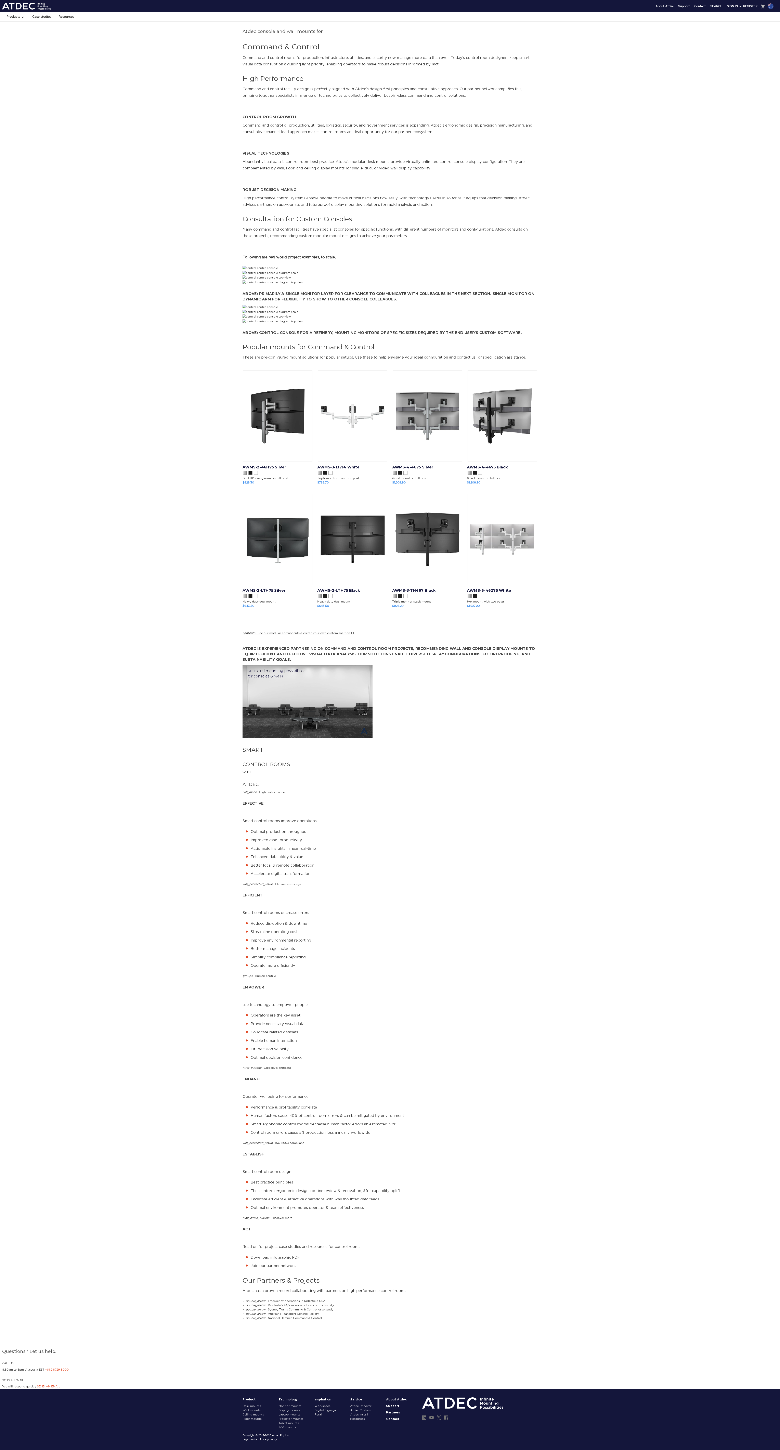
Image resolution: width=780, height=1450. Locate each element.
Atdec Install (359, 1414)
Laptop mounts (289, 1414)
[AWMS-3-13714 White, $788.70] (352, 416)
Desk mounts (252, 1406)
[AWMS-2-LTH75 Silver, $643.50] (277, 539)
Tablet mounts (288, 1423)
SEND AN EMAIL (48, 1386)
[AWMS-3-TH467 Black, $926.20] (427, 539)
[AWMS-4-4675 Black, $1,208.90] (502, 416)
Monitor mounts (289, 1406)
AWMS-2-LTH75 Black (338, 590)
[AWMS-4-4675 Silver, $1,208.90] (427, 416)
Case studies (41, 16)
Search (716, 6)
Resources (66, 16)
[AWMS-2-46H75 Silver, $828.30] (277, 416)
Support (684, 6)
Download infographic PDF (275, 1257)
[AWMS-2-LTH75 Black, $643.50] (352, 539)
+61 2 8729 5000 (57, 1369)
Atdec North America (754, 22)
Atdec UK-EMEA (751, 28)
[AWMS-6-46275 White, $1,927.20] (502, 539)
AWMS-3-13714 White (338, 467)
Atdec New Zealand (753, 17)
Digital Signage (325, 1410)
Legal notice (250, 1439)
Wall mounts (252, 1410)
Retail (318, 1414)
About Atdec (664, 6)
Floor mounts (252, 1418)
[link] (390, 633)
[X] (439, 1417)
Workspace (322, 1406)
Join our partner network (273, 1266)
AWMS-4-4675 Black (487, 467)
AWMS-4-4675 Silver (412, 467)
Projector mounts (290, 1418)
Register (750, 6)
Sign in (732, 6)
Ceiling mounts (253, 1414)
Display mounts (289, 1410)
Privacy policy (268, 1439)
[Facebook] (446, 1417)
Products (13, 16)
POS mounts (287, 1427)
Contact (700, 6)
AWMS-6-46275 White (489, 590)
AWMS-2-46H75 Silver (264, 467)
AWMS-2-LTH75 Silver (264, 590)
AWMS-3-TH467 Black (414, 590)
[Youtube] (431, 1417)
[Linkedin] (424, 1417)
